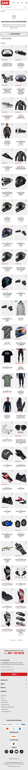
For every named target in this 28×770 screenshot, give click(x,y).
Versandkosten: (7, 763)
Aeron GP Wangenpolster (21, 511)
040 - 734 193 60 (16, 653)
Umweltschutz (4, 709)
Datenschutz (4, 700)
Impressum (3, 695)
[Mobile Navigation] (2, 7)
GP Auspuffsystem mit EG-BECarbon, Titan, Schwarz (20, 631)
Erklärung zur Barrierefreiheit (7, 707)
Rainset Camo (21, 318)
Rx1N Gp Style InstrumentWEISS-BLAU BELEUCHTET (7, 535)
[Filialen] (14, 3)
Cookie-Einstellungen (5, 711)
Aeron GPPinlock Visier (7, 439)
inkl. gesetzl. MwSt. (13, 762)
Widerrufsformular (5, 704)
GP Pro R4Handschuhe (21, 465)
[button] (25, 7)
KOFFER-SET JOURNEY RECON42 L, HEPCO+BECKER (7, 90)
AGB (2, 697)
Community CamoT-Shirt (7, 367)
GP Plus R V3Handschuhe (7, 583)
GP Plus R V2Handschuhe (20, 559)
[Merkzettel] (22, 3)
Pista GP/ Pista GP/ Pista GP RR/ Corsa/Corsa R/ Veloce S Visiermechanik (21, 441)
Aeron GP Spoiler (20, 488)
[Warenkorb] (26, 3)
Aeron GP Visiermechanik (21, 583)
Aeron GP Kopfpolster (7, 465)
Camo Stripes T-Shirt (7, 391)
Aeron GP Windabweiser (7, 606)
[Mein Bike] (18, 3)
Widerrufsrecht (4, 702)
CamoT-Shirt (7, 343)
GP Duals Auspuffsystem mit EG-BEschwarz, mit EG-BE (7, 194)
